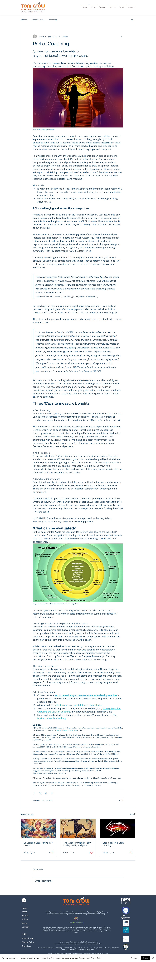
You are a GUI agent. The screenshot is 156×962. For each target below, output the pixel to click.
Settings (134, 958)
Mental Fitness (38, 20)
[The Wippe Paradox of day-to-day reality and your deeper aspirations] (78, 828)
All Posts (24, 20)
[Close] (153, 958)
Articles (25, 919)
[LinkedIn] (24, 900)
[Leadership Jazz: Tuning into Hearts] (38, 828)
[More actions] (121, 36)
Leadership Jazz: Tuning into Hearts (38, 844)
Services (25, 915)
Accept (145, 958)
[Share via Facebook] (34, 793)
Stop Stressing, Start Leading (113, 844)
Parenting (53, 20)
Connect (25, 927)
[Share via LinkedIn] (46, 793)
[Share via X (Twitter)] (40, 793)
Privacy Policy (96, 958)
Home (24, 908)
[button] (132, 20)
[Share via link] (52, 793)
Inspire (24, 923)
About (24, 911)
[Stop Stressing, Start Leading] (117, 828)
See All (132, 814)
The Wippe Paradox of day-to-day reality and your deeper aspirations (77, 844)
